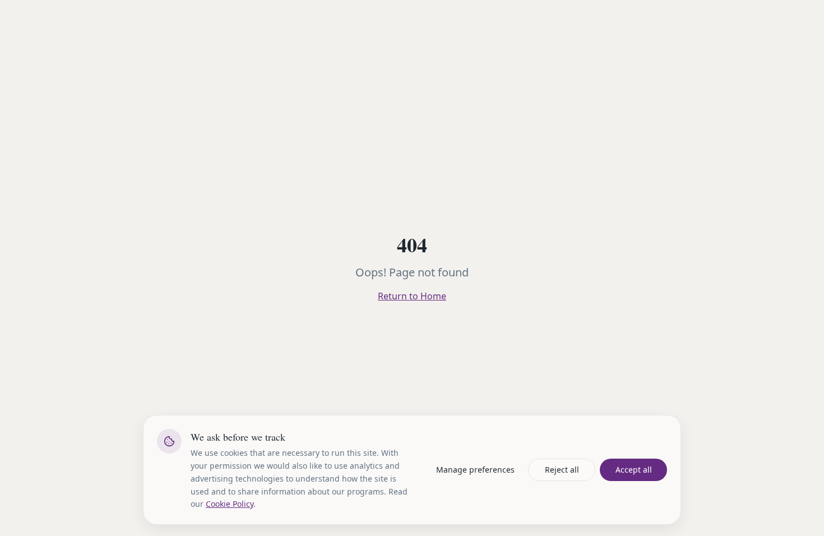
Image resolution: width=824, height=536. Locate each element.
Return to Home (412, 296)
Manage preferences (475, 469)
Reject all (562, 469)
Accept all (633, 469)
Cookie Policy (229, 503)
